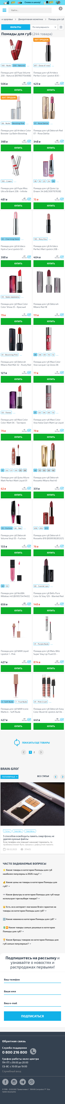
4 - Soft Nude (7, 702)
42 (53, 470)
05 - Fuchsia (7, 528)
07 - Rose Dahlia (41, 123)
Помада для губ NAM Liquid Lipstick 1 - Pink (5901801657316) (15, 652)
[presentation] (55, 776)
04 (44, 412)
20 (44, 181)
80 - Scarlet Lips (41, 586)
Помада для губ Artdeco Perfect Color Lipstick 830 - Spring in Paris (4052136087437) (46, 74)
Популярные (8, 777)
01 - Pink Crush (40, 702)
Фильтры (15, 27)
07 (11, 470)
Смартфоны (30, 831)
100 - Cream (7, 181)
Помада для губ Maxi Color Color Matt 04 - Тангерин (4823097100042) (14, 421)
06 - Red (17, 528)
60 (7, 586)
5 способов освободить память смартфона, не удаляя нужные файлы (28, 837)
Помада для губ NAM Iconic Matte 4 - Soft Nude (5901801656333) (15, 710)
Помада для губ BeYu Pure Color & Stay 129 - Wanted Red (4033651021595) (48, 595)
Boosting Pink (18, 123)
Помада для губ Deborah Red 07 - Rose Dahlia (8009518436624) (48, 132)
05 (20, 470)
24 (49, 181)
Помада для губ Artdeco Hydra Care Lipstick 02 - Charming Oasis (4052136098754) (13, 248)
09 (44, 355)
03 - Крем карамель (10, 297)
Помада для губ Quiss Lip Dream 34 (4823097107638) (47, 190)
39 (49, 470)
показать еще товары (36, 742)
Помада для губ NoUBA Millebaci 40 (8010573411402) (15, 594)
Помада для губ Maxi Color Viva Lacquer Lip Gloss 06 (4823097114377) (47, 363)
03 (39, 412)
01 (35, 412)
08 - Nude (6, 123)
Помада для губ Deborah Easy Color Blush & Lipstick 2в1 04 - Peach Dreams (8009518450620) (48, 710)
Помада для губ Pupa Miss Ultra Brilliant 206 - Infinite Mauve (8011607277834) (14, 190)
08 (40, 355)
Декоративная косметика (30, 19)
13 (40, 470)
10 (49, 355)
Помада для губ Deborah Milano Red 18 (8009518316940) (46, 305)
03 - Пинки (6, 412)
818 (41, 528)
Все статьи (43, 776)
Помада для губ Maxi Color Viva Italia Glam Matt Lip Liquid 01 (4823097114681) (48, 421)
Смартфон (18, 831)
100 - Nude (6, 65)
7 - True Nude (21, 702)
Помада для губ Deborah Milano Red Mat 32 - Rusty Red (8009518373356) (16, 363)
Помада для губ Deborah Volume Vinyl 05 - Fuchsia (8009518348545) (13, 537)
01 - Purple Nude (41, 644)
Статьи (7, 831)
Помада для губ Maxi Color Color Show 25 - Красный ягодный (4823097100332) (14, 305)
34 (53, 181)
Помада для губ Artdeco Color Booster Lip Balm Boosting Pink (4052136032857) (16, 132)
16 (40, 181)
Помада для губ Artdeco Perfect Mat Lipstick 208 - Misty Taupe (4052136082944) (48, 248)
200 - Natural (19, 65)
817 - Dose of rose (42, 65)
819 (46, 528)
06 (35, 181)
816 (35, 528)
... (28, 65)
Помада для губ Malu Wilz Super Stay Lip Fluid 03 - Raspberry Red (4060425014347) (46, 652)
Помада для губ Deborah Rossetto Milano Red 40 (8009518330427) (46, 479)
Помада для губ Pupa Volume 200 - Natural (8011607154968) (16, 74)
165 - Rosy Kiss (40, 239)
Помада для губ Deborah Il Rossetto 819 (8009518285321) (48, 537)
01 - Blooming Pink (10, 355)
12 (53, 355)
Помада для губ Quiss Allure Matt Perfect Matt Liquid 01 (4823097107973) (15, 479)
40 (35, 470)
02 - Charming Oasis (10, 239)
